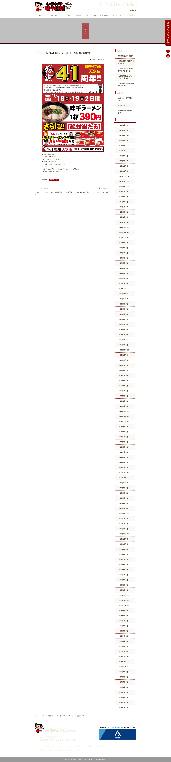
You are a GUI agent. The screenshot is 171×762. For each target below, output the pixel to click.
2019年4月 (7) (123, 575)
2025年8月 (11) (123, 186)
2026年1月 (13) (123, 161)
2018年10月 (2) (123, 605)
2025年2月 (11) (123, 217)
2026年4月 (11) (123, 145)
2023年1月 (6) (123, 345)
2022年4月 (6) (123, 391)
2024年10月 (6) (123, 237)
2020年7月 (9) (123, 498)
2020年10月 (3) (123, 483)
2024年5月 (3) (123, 263)
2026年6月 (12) (123, 135)
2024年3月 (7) (123, 273)
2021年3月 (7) (123, 457)
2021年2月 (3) (123, 462)
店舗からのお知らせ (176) (125, 112)
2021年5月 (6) (123, 447)
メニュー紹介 (80, 750)
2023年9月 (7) (123, 304)
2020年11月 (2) (123, 478)
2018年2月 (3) (123, 646)
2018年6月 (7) (123, 626)
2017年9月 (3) (123, 672)
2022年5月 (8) (123, 386)
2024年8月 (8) (123, 248)
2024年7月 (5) (123, 253)
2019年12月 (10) (123, 534)
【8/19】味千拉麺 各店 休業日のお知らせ (125, 70)
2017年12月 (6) (123, 656)
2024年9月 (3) (123, 242)
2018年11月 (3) (123, 600)
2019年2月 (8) (123, 585)
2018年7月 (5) (123, 621)
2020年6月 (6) (123, 503)
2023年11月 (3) (123, 294)
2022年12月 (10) (123, 350)
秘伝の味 (50, 750)
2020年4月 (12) (123, 513)
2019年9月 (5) (123, 549)
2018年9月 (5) (123, 610)
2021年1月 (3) (123, 467)
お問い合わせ (69, 750)
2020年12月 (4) (123, 472)
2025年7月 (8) (123, 191)
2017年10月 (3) (123, 667)
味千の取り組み (100, 747)
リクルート (90, 750)
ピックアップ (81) (124, 105)
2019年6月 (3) (123, 564)
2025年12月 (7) (123, 166)
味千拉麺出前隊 (88, 747)
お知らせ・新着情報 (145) (125, 99)
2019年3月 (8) (123, 580)
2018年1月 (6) (123, 651)
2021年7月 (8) (123, 437)
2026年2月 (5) (123, 156)
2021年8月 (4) (123, 432)
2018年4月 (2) (123, 636)
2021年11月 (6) (123, 416)
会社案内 (133, 10)
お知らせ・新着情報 (75, 747)
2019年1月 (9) (123, 590)
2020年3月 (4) (123, 518)
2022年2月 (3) (123, 401)
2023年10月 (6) (123, 299)
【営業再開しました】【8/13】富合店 (125, 77)
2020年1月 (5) (123, 529)
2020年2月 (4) (123, 523)
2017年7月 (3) (123, 682)
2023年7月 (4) (123, 314)
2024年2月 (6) (123, 278)
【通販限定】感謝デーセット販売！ (126, 62)
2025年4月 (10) (123, 207)
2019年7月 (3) (123, 559)
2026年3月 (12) (123, 151)
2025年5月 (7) (123, 202)
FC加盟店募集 (40, 750)
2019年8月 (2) (123, 554)
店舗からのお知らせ (98, 60)
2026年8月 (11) (123, 125)
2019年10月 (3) (123, 544)
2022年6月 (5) (123, 380)
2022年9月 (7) (123, 365)
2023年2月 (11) (123, 340)
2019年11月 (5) (123, 539)
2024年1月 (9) (123, 283)
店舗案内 (46, 747)
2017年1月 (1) (123, 707)
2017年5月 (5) (123, 692)
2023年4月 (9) (123, 329)
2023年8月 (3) (123, 309)
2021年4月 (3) (123, 452)
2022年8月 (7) (123, 370)
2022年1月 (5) (123, 406)
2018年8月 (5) (123, 615)
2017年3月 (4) (123, 702)
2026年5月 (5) (123, 140)
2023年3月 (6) (123, 334)
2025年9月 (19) (123, 181)
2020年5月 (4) (123, 508)
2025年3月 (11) (123, 212)
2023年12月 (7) (123, 288)
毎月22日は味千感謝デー (126, 56)
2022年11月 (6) (123, 355)
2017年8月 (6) (123, 677)
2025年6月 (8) (123, 196)
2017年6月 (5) (123, 687)
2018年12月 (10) (123, 595)
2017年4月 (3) (123, 697)
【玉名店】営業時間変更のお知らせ (126, 84)
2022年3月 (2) (123, 396)
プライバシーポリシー (103, 750)
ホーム (38, 747)
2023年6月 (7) (123, 319)
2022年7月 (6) (123, 375)
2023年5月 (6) (123, 324)
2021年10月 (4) (123, 421)
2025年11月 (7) (123, 171)
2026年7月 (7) (123, 130)
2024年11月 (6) (123, 232)
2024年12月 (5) (123, 227)
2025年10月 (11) (123, 176)
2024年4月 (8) (123, 268)
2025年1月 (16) (123, 222)
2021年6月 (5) (123, 442)
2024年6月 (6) (123, 258)
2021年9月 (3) (123, 426)
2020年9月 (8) (123, 488)
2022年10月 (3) (123, 360)
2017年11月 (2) (123, 661)
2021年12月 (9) (123, 411)
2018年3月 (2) (123, 641)
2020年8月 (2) (123, 493)
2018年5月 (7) (123, 631)
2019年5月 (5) (123, 569)
